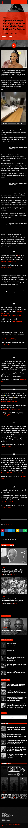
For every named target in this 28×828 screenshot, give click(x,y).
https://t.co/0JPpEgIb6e (9, 401)
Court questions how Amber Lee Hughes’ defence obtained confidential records (17, 698)
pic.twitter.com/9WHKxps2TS (11, 315)
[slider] (12, 123)
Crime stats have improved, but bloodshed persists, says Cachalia (17, 756)
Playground (10, 650)
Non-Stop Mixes (11, 643)
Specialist (5, 627)
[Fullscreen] (24, 123)
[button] (13, 108)
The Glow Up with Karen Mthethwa (16, 664)
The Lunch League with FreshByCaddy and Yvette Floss (16, 671)
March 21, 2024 (6, 344)
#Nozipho (20, 311)
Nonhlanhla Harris (10, 524)
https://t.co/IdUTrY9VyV (9, 339)
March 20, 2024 (6, 415)
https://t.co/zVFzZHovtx (9, 502)
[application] (13, 108)
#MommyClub (5, 313)
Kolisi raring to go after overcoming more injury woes (12, 600)
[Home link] (2, 2)
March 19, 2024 (6, 267)
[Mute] (21, 123)
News (4, 17)
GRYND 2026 (6, 795)
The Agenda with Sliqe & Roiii (12, 630)
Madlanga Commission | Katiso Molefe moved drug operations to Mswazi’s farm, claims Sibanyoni (16, 706)
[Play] (3, 123)
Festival (4, 792)
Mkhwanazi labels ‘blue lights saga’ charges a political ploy (12, 571)
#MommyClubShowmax (9, 473)
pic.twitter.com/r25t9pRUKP (10, 409)
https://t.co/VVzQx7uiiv (8, 262)
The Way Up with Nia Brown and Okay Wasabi (16, 658)
